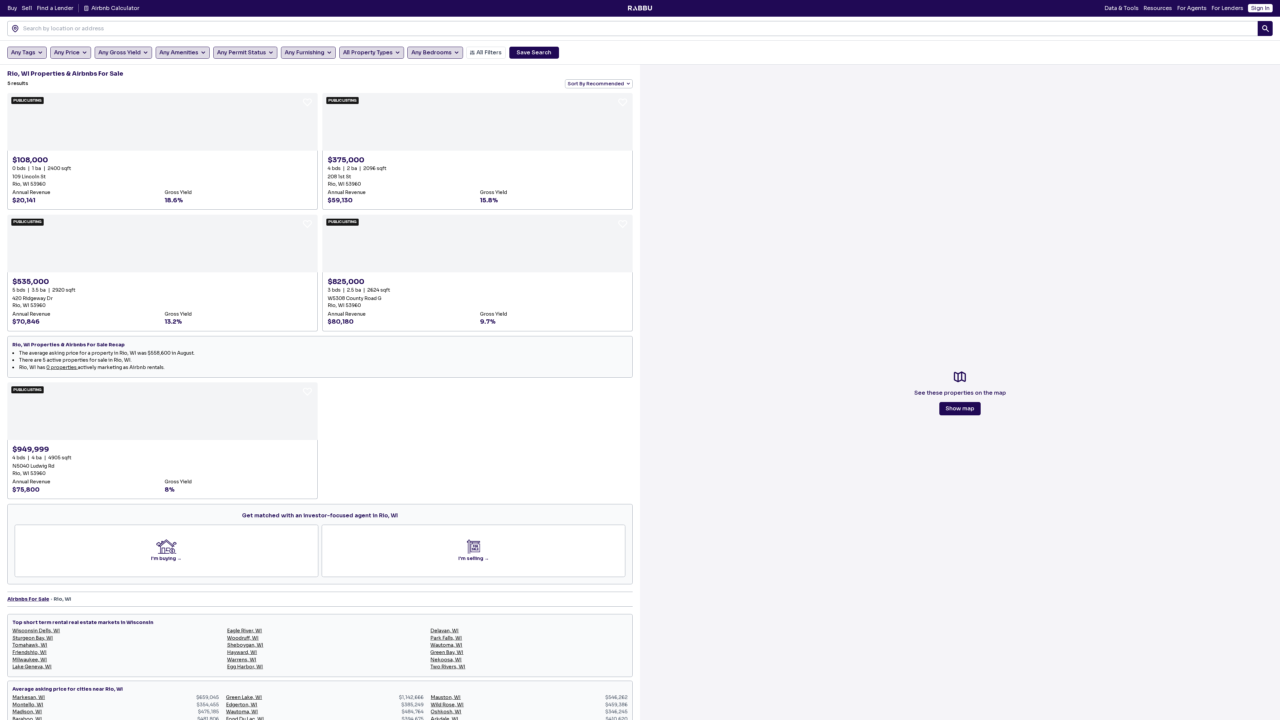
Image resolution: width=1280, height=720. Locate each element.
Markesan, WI (28, 697)
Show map (960, 408)
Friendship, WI (29, 652)
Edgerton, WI (241, 705)
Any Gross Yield (119, 52)
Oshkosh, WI (446, 712)
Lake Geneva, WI (32, 667)
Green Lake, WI (244, 697)
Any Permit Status (241, 52)
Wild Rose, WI (447, 705)
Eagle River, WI (244, 631)
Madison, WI (27, 712)
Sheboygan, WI (245, 645)
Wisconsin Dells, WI (36, 631)
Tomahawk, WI (29, 645)
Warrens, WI (241, 660)
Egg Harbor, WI (245, 667)
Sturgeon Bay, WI (32, 638)
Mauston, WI (446, 697)
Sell (27, 8)
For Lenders (1227, 8)
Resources (1157, 8)
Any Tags (23, 52)
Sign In (1260, 8)
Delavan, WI (444, 631)
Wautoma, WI (446, 645)
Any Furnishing (304, 52)
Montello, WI (27, 705)
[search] (1265, 28)
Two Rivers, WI (447, 667)
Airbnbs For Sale (28, 599)
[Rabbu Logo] (640, 8)
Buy (12, 8)
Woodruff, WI (243, 638)
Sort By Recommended (596, 84)
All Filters (489, 52)
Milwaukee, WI (29, 660)
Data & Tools (1121, 8)
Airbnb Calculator (115, 8)
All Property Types (368, 52)
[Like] (307, 102)
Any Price (67, 52)
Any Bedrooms (431, 52)
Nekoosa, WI (446, 660)
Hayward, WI (242, 652)
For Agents (1192, 8)
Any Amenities (178, 52)
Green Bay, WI (446, 652)
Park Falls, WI (446, 638)
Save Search (534, 52)
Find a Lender (55, 8)
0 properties (62, 367)
